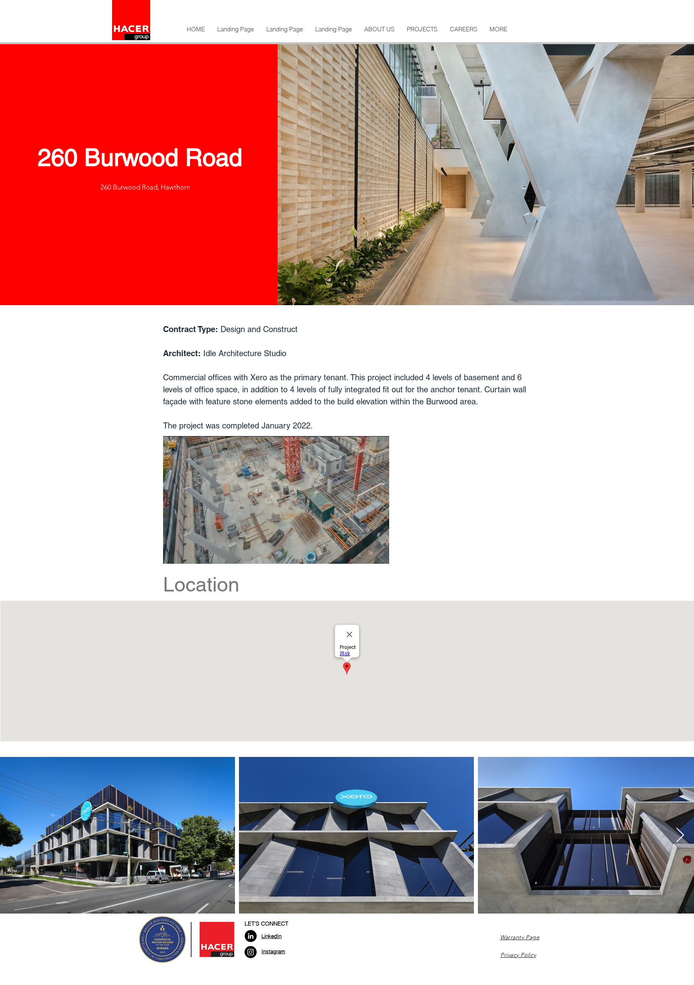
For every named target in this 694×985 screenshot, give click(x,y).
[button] (379, 29)
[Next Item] (680, 835)
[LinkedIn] (251, 936)
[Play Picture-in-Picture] (364, 553)
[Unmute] (187, 553)
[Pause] (173, 553)
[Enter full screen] (378, 553)
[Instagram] (251, 952)
